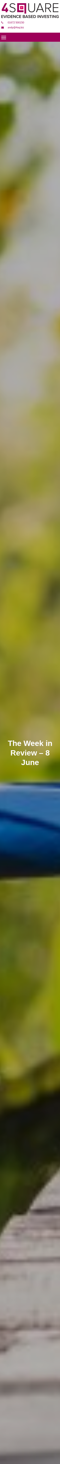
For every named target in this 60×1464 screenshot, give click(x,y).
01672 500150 (15, 22)
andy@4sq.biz (15, 27)
